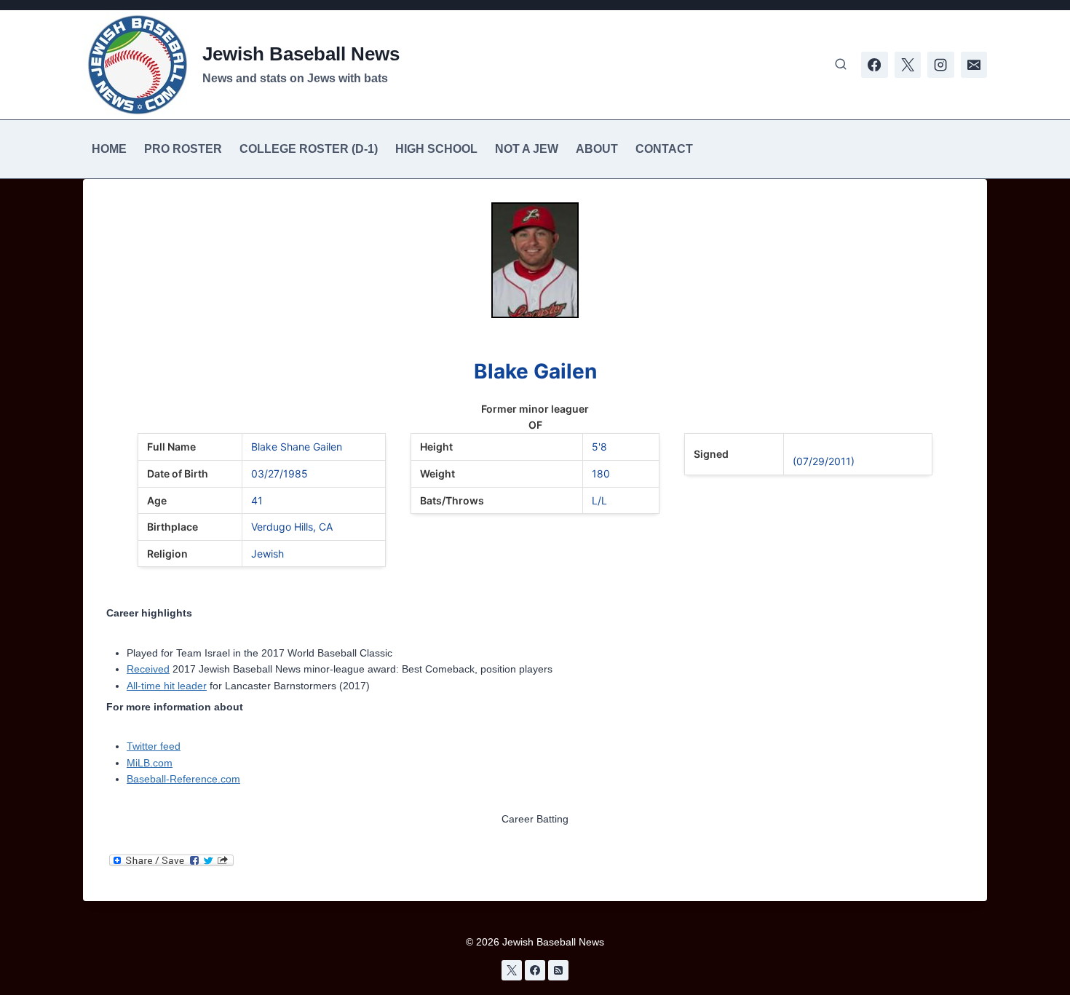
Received (148, 669)
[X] (908, 65)
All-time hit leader (167, 685)
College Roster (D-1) (308, 149)
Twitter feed (154, 746)
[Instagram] (940, 65)
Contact (664, 149)
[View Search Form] (841, 65)
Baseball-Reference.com (183, 779)
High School (436, 149)
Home (109, 149)
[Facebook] (874, 65)
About (597, 149)
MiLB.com (150, 763)
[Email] (974, 65)
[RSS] (558, 970)
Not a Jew (526, 149)
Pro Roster (183, 149)
